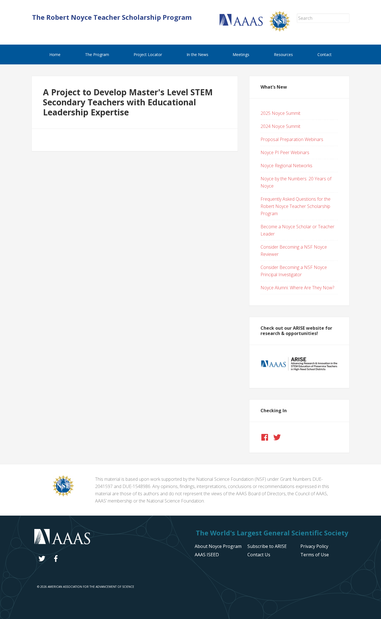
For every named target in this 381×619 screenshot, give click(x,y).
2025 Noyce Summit (280, 113)
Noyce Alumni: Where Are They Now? (297, 288)
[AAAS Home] (244, 24)
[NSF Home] (283, 30)
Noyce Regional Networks (286, 165)
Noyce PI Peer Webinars (285, 152)
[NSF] (63, 495)
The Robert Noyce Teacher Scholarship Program (112, 17)
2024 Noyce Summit (280, 126)
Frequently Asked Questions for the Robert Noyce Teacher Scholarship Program (296, 206)
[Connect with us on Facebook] (265, 437)
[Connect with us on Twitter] (277, 437)
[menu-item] (314, 546)
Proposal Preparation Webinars (292, 139)
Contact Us (258, 555)
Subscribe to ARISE (267, 546)
